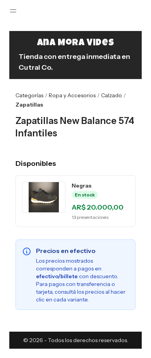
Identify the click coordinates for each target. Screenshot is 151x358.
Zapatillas (29, 104)
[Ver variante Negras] (43, 197)
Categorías (29, 95)
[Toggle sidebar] (13, 11)
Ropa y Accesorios (72, 95)
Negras (81, 185)
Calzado (111, 95)
